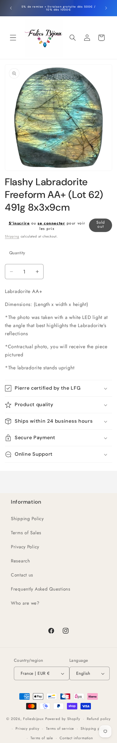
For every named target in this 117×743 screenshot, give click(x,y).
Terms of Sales (26, 532)
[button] (13, 38)
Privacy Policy (25, 546)
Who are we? (25, 603)
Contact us (22, 575)
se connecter (51, 223)
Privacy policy (27, 728)
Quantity (17, 253)
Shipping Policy (27, 518)
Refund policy (99, 718)
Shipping (12, 236)
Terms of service (60, 728)
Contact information (76, 738)
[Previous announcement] (11, 8)
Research (20, 561)
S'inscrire (19, 223)
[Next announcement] (106, 8)
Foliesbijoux (33, 718)
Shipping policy (94, 728)
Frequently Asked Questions (40, 589)
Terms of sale (41, 738)
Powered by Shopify (62, 718)
